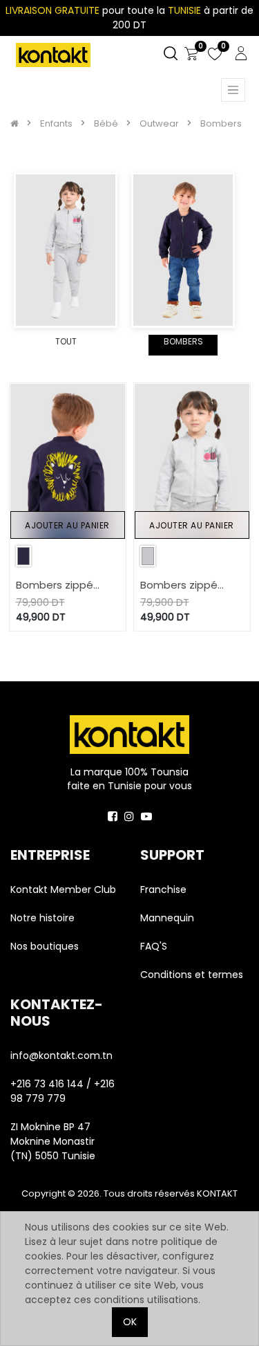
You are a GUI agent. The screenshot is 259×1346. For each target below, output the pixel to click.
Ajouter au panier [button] (67, 525)
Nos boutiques (44, 946)
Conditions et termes (191, 974)
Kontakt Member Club (63, 889)
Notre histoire (42, 918)
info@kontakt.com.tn (62, 1055)
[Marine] (23, 556)
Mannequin (168, 918)
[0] (191, 54)
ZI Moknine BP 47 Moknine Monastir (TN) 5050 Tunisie (52, 1141)
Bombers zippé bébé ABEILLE (179, 585)
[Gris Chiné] (148, 556)
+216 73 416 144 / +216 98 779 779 (62, 1091)
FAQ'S (153, 946)
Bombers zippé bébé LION (54, 585)
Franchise (163, 889)
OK (130, 1322)
